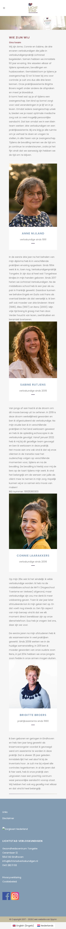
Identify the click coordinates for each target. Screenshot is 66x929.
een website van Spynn (45, 919)
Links (5, 812)
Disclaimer (8, 818)
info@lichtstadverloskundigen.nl (20, 861)
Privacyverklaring (11, 877)
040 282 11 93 (9, 865)
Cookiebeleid (9, 881)
